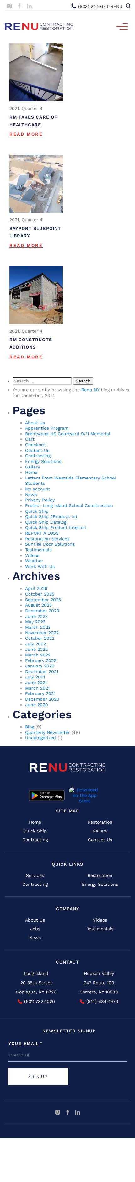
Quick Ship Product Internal (55, 527)
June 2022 (36, 649)
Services (35, 875)
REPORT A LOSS (42, 533)
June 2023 (36, 616)
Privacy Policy (40, 499)
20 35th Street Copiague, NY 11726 (36, 987)
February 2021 (40, 693)
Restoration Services (47, 538)
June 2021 (36, 682)
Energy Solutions (43, 461)
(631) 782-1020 (39, 1001)
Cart (30, 438)
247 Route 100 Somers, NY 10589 (99, 987)
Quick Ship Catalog (45, 522)
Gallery (32, 466)
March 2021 (37, 688)
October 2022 (39, 638)
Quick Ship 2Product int (51, 516)
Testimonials (38, 549)
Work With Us (40, 566)
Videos (32, 555)
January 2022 (39, 665)
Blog (29, 726)
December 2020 (42, 699)
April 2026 (36, 588)
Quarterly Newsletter (47, 732)
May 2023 (35, 621)
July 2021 (35, 676)
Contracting (38, 455)
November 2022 (42, 632)
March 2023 (38, 627)
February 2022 (40, 660)
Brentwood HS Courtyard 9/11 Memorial (67, 433)
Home (31, 472)
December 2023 (42, 610)
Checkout (35, 444)
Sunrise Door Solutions (50, 544)
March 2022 (38, 654)
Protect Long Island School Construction (69, 505)
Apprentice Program (46, 428)
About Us (35, 422)
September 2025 (43, 599)
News (31, 494)
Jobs (35, 928)
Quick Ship (37, 511)
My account (37, 488)
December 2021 (41, 671)
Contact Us (37, 450)
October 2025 (39, 593)
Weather (34, 560)
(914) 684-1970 (101, 1001)
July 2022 (35, 643)
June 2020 (36, 704)
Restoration (100, 822)
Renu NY (90, 389)
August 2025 (38, 604)
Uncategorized (40, 737)
